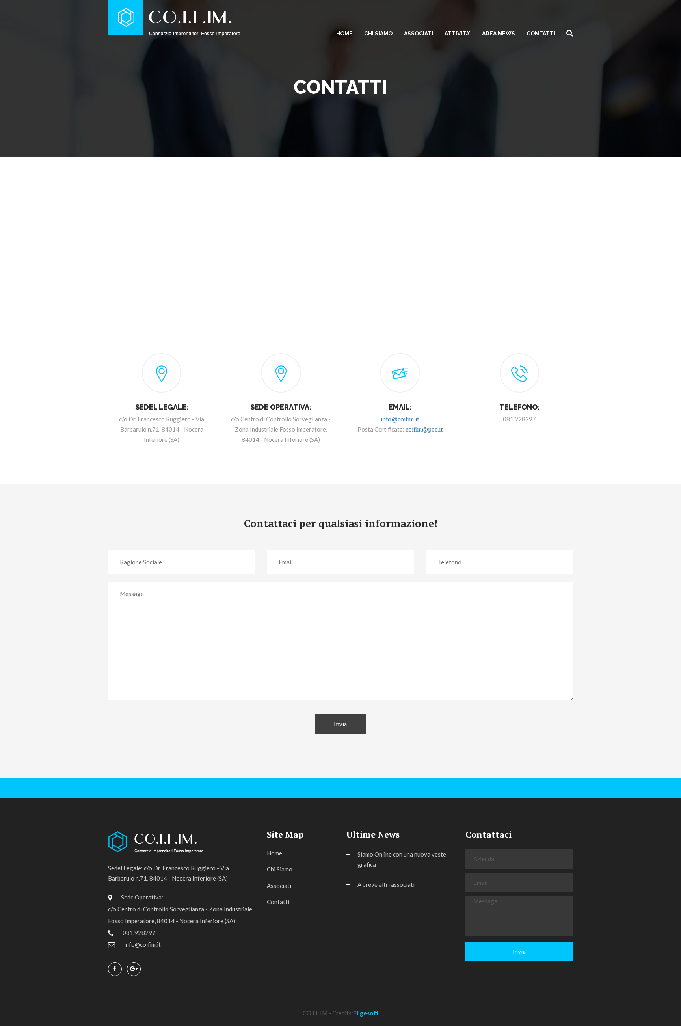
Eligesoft (366, 1013)
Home (344, 33)
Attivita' (458, 33)
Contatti (541, 33)
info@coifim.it (400, 419)
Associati (418, 33)
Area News (498, 33)
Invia (340, 724)
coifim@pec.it (424, 429)
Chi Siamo (378, 33)
